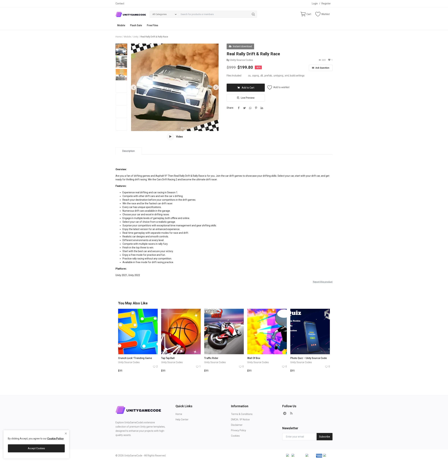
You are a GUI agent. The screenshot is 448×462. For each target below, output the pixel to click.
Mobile (121, 25)
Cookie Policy (55, 438)
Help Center (182, 419)
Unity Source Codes (241, 60)
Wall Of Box (253, 358)
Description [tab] (128, 151)
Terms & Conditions (242, 414)
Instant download (242, 46)
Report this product (322, 281)
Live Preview (248, 97)
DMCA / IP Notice (240, 419)
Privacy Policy (238, 430)
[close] (65, 433)
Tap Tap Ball (168, 358)
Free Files (152, 25)
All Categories (159, 14)
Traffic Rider (211, 358)
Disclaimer (237, 425)
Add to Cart (248, 87)
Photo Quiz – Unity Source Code (308, 358)
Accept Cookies (36, 448)
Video (179, 136)
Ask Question (322, 68)
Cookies (235, 435)
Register (326, 3)
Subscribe (324, 436)
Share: (230, 107)
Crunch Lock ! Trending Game (135, 358)
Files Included (234, 75)
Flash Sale (136, 25)
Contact (119, 3)
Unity (135, 36)
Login (315, 3)
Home (118, 36)
